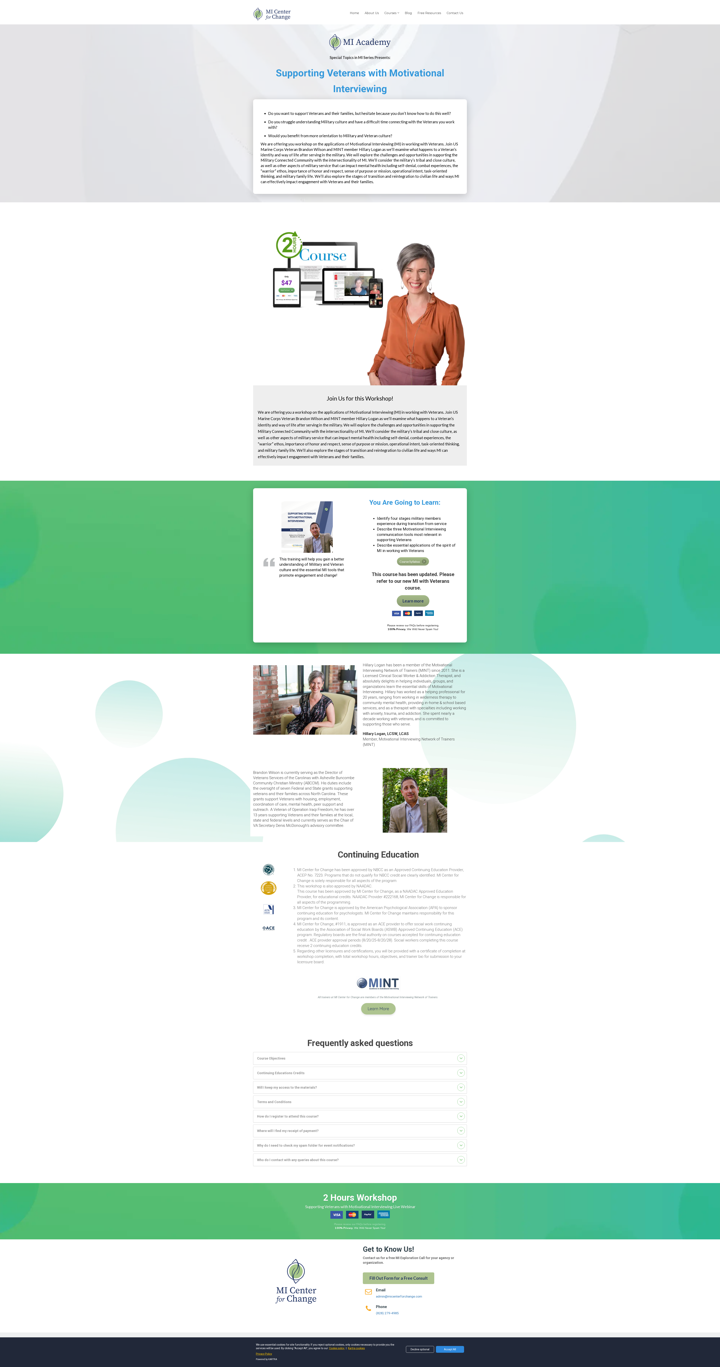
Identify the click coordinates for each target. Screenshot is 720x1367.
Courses (390, 13)
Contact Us (455, 13)
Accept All (450, 1349)
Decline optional (420, 1349)
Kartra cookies (356, 1348)
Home (354, 13)
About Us (372, 13)
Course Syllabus (410, 561)
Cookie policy (337, 1348)
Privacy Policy (264, 1353)
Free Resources (429, 13)
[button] (461, 1058)
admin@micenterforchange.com (399, 1296)
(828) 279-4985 (387, 1313)
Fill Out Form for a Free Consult (398, 1278)
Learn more (413, 600)
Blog (408, 13)
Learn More (378, 1008)
